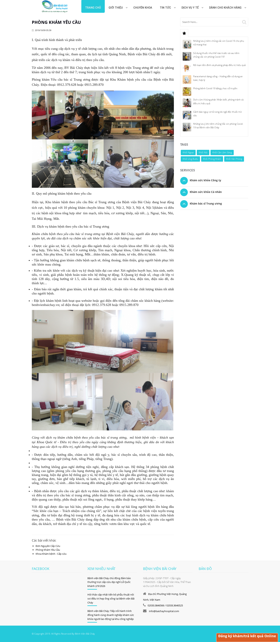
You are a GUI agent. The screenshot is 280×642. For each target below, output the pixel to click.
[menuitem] (143, 6)
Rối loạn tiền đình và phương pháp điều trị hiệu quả (219, 65)
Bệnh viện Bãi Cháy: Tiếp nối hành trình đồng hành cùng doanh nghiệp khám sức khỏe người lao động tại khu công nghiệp (110, 615)
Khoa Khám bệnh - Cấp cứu (51, 553)
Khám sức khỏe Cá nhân (206, 192)
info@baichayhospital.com (163, 611)
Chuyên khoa (142, 7)
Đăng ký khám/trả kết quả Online (247, 636)
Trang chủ (93, 7)
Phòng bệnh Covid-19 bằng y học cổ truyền (215, 88)
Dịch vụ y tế (190, 7)
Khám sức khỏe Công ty (205, 180)
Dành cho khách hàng (225, 7)
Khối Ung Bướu (190, 158)
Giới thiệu (116, 7)
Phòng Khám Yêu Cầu (48, 549)
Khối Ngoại (188, 152)
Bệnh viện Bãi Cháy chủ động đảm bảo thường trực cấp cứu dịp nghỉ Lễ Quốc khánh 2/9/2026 (109, 582)
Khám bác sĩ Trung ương (206, 203)
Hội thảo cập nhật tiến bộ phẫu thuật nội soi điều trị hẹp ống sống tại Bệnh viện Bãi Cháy (110, 598)
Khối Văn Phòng (234, 158)
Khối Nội (203, 152)
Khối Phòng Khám (212, 158)
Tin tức (165, 7)
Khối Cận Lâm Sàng (222, 152)
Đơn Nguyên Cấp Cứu (48, 546)
